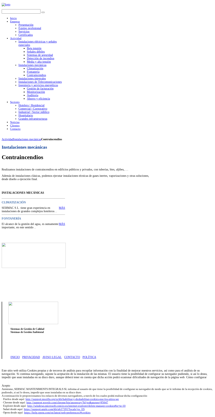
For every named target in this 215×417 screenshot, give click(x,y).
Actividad (7, 139)
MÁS (62, 207)
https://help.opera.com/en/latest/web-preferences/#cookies (57, 412)
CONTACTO (72, 357)
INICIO (15, 357)
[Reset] (43, 12)
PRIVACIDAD (31, 357)
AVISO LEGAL (52, 357)
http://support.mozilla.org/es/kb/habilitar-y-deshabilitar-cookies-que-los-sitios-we (72, 399)
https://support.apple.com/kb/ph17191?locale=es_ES (54, 409)
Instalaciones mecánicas (27, 139)
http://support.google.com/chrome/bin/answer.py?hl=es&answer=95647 (67, 402)
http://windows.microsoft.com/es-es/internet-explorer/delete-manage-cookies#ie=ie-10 (76, 405)
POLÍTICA (89, 357)
